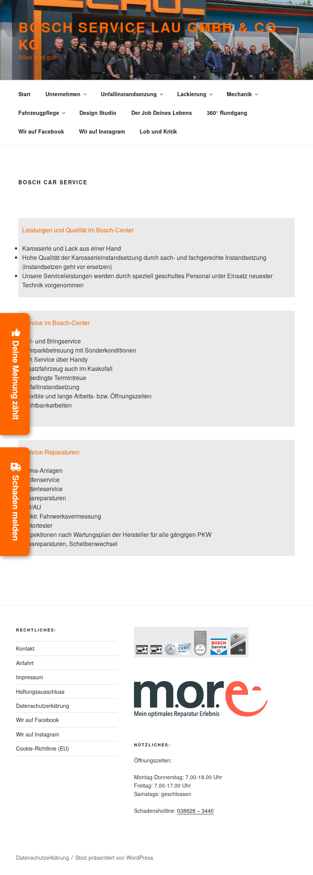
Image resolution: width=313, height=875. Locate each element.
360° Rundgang (227, 112)
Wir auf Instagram (102, 131)
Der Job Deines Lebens (161, 112)
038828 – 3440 (195, 810)
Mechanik (239, 94)
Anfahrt (25, 663)
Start (24, 94)
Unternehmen (63, 94)
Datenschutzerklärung (42, 705)
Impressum (29, 677)
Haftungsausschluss (40, 691)
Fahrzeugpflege (38, 112)
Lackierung (192, 94)
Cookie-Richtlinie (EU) (42, 748)
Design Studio (97, 112)
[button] (15, 374)
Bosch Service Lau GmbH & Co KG (147, 35)
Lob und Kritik (158, 131)
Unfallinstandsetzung (129, 94)
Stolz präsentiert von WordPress (114, 857)
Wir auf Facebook (41, 131)
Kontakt (25, 648)
